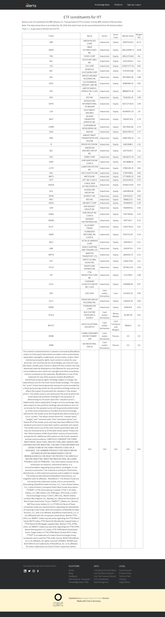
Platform (118, 4)
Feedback (73, 576)
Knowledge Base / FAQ (78, 582)
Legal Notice (124, 582)
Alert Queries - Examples (79, 579)
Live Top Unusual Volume (105, 576)
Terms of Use (125, 576)
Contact (122, 579)
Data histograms (101, 582)
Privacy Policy (125, 573)
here (29, 28)
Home (71, 570)
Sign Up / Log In (134, 4)
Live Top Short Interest (104, 573)
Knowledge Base (102, 4)
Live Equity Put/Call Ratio (105, 570)
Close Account (125, 570)
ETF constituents (101, 579)
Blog (71, 573)
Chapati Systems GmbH (92, 598)
